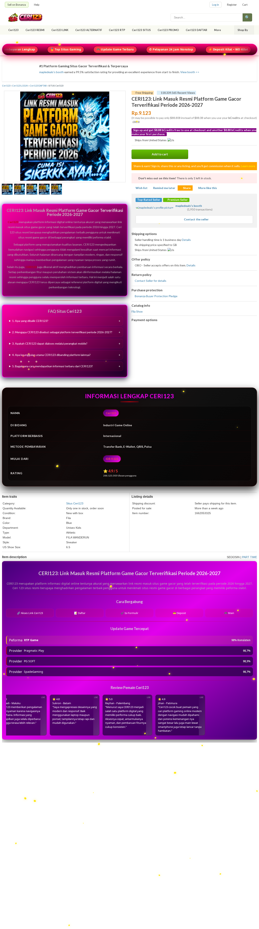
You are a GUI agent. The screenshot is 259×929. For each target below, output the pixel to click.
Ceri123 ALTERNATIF (88, 30)
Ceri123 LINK (59, 30)
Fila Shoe (137, 311)
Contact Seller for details (150, 280)
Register (232, 4)
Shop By (243, 30)
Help (36, 4)
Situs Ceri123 (74, 503)
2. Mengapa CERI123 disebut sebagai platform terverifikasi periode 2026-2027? (62, 332)
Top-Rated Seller (148, 199)
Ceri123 (13, 30)
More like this (207, 188)
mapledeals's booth (51, 72)
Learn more (248, 166)
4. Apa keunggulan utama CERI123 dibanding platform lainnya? (51, 355)
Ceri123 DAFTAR (196, 30)
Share (187, 188)
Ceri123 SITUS (141, 30)
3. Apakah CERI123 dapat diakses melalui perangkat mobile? (49, 343)
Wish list (142, 188)
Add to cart (160, 154)
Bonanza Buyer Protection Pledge (156, 296)
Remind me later (164, 188)
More (217, 30)
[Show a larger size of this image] (7, 189)
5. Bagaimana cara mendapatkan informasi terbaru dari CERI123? (52, 366)
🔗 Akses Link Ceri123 (30, 613)
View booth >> (189, 72)
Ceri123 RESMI (35, 30)
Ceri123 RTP (117, 30)
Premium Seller (177, 199)
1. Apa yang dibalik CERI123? (30, 320)
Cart (244, 4)
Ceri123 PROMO (168, 30)
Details (186, 239)
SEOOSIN (233, 557)
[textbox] (207, 17)
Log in (215, 4)
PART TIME (249, 557)
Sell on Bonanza (16, 4)
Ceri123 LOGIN (20, 85)
